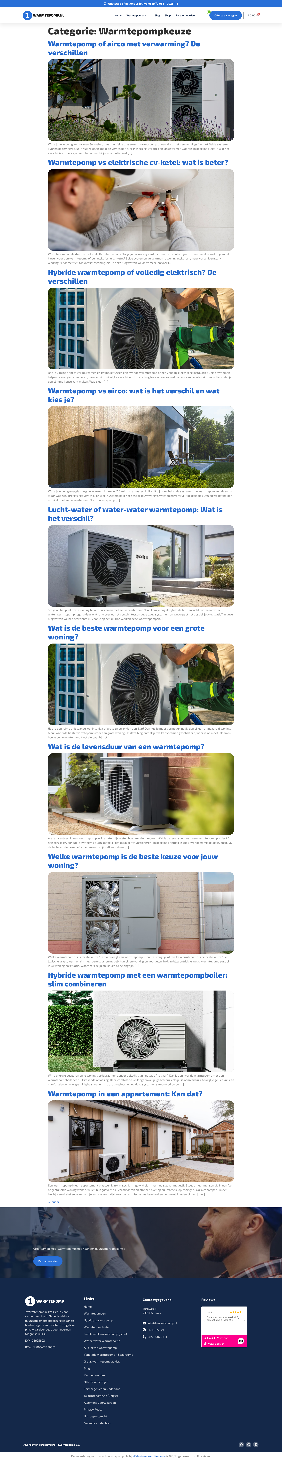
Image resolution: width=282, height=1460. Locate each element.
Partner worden (185, 15)
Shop (168, 15)
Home (118, 15)
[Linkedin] (255, 1444)
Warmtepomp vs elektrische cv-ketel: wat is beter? (138, 162)
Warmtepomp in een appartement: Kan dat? (125, 1093)
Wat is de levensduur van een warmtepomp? (126, 746)
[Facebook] (241, 1444)
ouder (53, 1202)
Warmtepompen (136, 15)
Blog (157, 15)
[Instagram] (248, 1444)
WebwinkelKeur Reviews (149, 1456)
